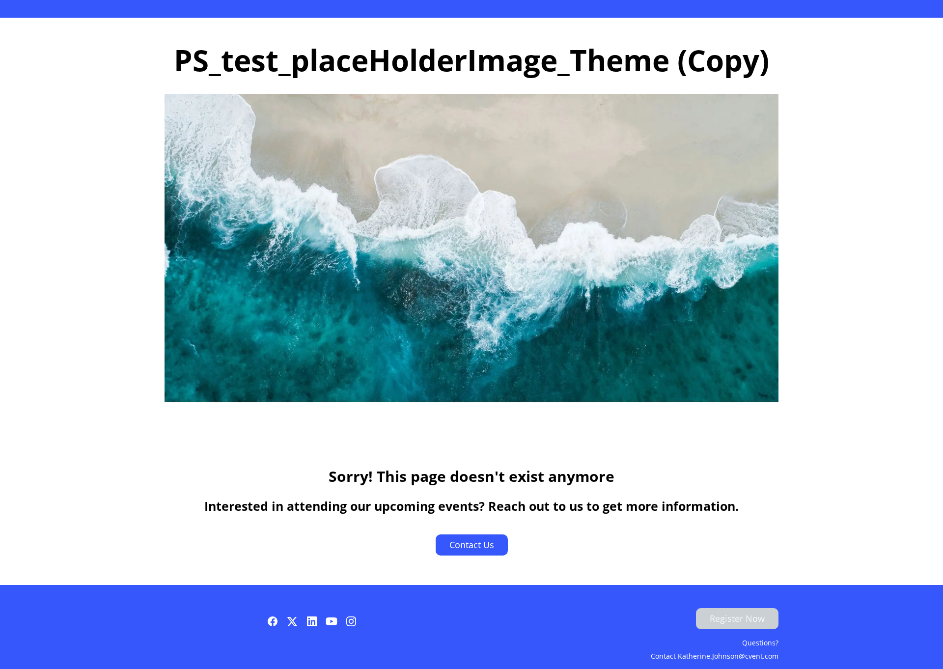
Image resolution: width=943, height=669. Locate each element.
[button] (275, 624)
